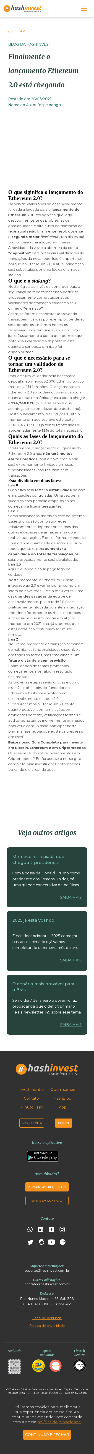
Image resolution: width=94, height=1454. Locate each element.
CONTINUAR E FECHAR (47, 1435)
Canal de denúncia (47, 1318)
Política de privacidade (47, 1326)
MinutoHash (31, 1107)
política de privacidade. (59, 1422)
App (62, 1107)
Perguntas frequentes (47, 1187)
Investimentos (31, 1089)
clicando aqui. (43, 769)
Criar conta (32, 1123)
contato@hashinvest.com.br (47, 1284)
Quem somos (62, 1089)
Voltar (18, 31)
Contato (31, 1098)
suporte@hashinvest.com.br (47, 1271)
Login (63, 1123)
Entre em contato (46, 1200)
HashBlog (62, 1098)
